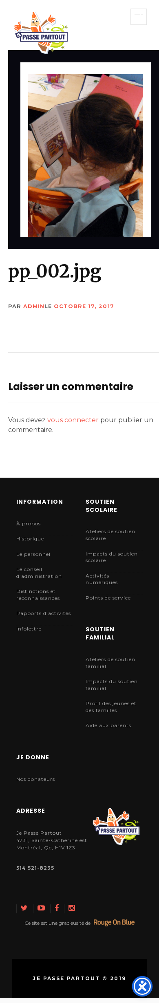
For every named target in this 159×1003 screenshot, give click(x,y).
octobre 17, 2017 (84, 306)
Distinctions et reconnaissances (38, 594)
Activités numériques (102, 579)
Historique (30, 539)
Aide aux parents (108, 725)
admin (33, 306)
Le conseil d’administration (39, 572)
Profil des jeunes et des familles (111, 706)
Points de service (108, 598)
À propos (28, 523)
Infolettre (29, 629)
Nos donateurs (35, 779)
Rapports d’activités (43, 613)
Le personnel (33, 554)
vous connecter (73, 420)
